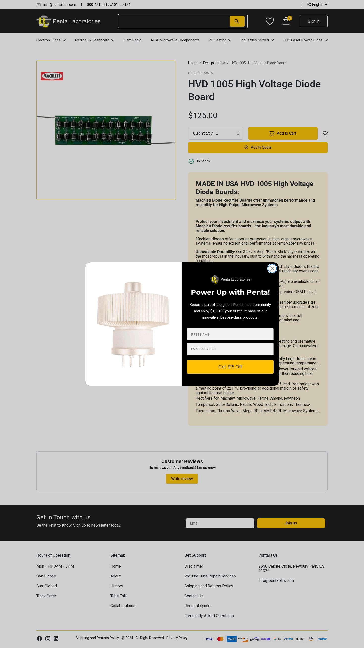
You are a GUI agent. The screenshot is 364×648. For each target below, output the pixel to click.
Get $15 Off (230, 367)
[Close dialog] (272, 268)
